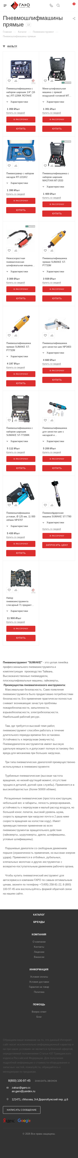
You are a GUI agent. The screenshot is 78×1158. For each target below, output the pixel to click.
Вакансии (39, 957)
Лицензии (39, 952)
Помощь (39, 1004)
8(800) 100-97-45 (19, 1080)
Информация (39, 969)
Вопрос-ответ (39, 1011)
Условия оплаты (39, 976)
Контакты (39, 946)
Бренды (39, 922)
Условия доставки (39, 981)
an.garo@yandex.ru (23, 1091)
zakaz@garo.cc (21, 1087)
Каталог (39, 914)
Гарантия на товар (39, 987)
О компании (39, 941)
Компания (39, 934)
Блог (39, 1016)
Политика (39, 992)
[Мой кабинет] (65, 5)
